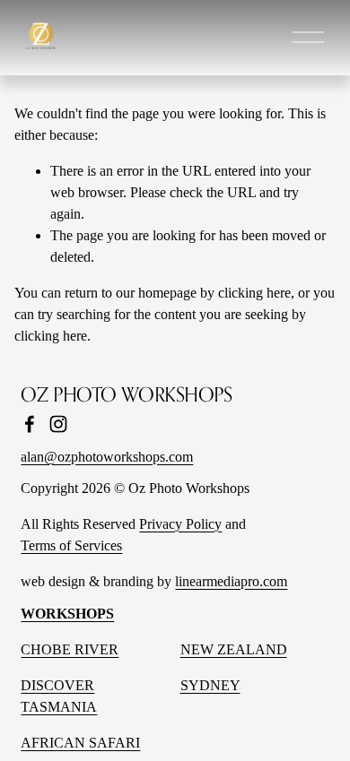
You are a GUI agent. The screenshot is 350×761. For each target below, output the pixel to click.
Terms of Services (71, 545)
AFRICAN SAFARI (80, 742)
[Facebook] (30, 424)
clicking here (254, 292)
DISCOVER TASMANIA (59, 696)
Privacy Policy (180, 524)
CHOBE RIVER (69, 649)
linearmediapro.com (231, 581)
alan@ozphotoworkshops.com (107, 456)
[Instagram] (58, 424)
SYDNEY (210, 685)
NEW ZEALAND (233, 649)
